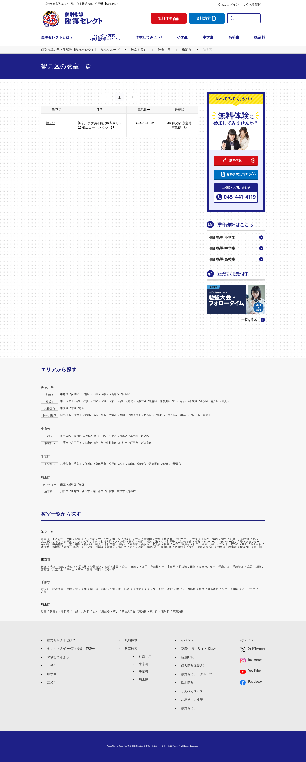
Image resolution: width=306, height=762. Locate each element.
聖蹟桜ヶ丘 (157, 566)
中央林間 (57, 544)
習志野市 (154, 463)
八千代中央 (248, 589)
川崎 (232, 539)
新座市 (86, 491)
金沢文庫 (180, 539)
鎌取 (104, 589)
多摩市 (88, 442)
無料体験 (131, 640)
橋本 (166, 544)
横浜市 (50, 401)
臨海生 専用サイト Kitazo (199, 648)
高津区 (115, 394)
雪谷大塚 (109, 569)
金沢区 (204, 401)
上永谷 (205, 539)
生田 (69, 539)
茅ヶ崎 (45, 544)
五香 (152, 589)
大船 (158, 539)
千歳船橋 (238, 566)
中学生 (208, 37)
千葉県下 (49, 464)
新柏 (161, 589)
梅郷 (69, 589)
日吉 (195, 544)
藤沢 (213, 544)
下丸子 (143, 566)
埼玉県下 (49, 491)
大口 (137, 539)
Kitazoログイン (228, 4)
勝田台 (94, 589)
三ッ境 (88, 547)
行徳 (127, 589)
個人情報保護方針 (193, 665)
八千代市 (65, 463)
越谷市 (131, 491)
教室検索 (131, 648)
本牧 (66, 547)
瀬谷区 (153, 401)
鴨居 (215, 539)
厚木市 (78, 415)
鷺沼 (131, 541)
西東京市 (146, 442)
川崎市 (50, 394)
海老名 (128, 539)
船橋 (201, 589)
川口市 (64, 491)
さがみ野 (120, 541)
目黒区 (123, 436)
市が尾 (91, 539)
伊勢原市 (65, 415)
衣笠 (57, 541)
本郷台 (56, 547)
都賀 (170, 589)
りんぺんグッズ (192, 691)
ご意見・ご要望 (192, 699)
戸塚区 (97, 401)
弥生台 (221, 547)
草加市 (121, 491)
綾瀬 (43, 566)
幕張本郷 (213, 589)
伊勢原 (79, 539)
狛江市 (123, 442)
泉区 (122, 401)
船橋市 (166, 463)
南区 (87, 401)
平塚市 (113, 415)
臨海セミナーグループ (196, 674)
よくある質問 (251, 4)
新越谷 (105, 611)
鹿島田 (168, 539)
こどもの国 (82, 541)
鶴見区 (226, 401)
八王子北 (57, 569)
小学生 (182, 37)
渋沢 (149, 541)
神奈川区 (165, 401)
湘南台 (159, 541)
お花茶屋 (81, 566)
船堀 (89, 569)
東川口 (154, 611)
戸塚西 (122, 544)
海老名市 (149, 415)
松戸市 (113, 463)
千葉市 (78, 463)
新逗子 (171, 541)
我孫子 (45, 589)
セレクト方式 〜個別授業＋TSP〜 (71, 648)
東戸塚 (185, 544)
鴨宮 (223, 539)
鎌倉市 (207, 415)
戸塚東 (134, 544)
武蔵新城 (166, 547)
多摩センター (207, 566)
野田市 (177, 463)
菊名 (255, 539)
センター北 (210, 541)
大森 (70, 566)
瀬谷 (197, 541)
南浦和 (165, 611)
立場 (240, 541)
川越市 (75, 491)
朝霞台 (54, 611)
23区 (50, 436)
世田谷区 (65, 436)
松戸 (224, 589)
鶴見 (98, 544)
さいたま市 (49, 485)
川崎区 (97, 394)
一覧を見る (249, 320)
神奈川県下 (49, 415)
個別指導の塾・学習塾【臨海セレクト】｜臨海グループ (154, 746)
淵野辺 (235, 544)
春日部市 (98, 491)
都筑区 (193, 401)
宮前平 (122, 547)
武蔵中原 (180, 547)
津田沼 (180, 589)
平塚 (204, 544)
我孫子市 (100, 463)
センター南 (227, 541)
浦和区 (72, 484)
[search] (231, 18)
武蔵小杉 (152, 547)
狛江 (124, 566)
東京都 (45, 429)
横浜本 (232, 547)
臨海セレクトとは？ (57, 37)
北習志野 (115, 589)
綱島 (78, 544)
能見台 (157, 544)
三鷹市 (64, 442)
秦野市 (161, 415)
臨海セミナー (190, 708)
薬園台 (235, 589)
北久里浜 (46, 541)
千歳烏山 (223, 566)
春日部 (65, 611)
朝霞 (43, 611)
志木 (95, 611)
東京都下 (49, 443)
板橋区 (88, 436)
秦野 (175, 544)
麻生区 (126, 394)
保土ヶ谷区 (75, 401)
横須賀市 (135, 415)
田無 (193, 566)
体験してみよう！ (59, 657)
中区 (63, 401)
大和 (191, 547)
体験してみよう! (149, 37)
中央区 (64, 408)
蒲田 (115, 566)
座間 (140, 541)
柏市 (122, 463)
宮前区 (86, 394)
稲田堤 (116, 539)
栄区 (114, 401)
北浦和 (85, 611)
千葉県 (45, 456)
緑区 (176, 401)
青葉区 (215, 401)
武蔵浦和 (178, 611)
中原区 (64, 394)
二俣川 (223, 544)
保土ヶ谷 (256, 544)
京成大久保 (140, 589)
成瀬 (258, 566)
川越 (75, 611)
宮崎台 (111, 547)
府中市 (99, 442)
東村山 (71, 569)
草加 (115, 611)
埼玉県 (45, 477)
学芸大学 (95, 566)
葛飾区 (134, 436)
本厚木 (45, 547)
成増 (249, 566)
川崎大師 (244, 539)
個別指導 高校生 (222, 259)
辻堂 (69, 544)
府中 (80, 569)
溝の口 (77, 547)
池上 (52, 566)
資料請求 (203, 18)
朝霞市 (110, 491)
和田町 (258, 547)
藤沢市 (185, 415)
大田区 (78, 436)
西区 (184, 401)
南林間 (99, 547)
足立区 (145, 436)
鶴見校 (50, 123)
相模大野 (106, 541)
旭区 (106, 401)
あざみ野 (57, 539)
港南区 (142, 401)
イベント (187, 640)
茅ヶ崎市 (173, 415)
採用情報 (187, 682)
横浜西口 (245, 547)
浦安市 (142, 463)
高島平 (171, 566)
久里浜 (68, 541)
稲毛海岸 (57, 589)
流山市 (131, 463)
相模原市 (49, 408)
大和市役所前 (206, 547)
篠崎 (133, 566)
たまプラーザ (254, 541)
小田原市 (100, 415)
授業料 (259, 37)
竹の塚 (183, 566)
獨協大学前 (128, 611)
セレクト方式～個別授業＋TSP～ (104, 37)
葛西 (107, 566)
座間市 (123, 415)
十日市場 (109, 544)
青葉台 (45, 539)
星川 (244, 544)
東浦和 (142, 611)
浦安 (78, 589)
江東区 (113, 436)
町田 (98, 569)
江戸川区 (100, 436)
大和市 (88, 415)
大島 (61, 566)
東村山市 (111, 442)
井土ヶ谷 (103, 539)
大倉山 (148, 539)
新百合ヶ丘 (185, 541)
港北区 (131, 401)
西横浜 (145, 544)
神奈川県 (47, 387)
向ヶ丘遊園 (136, 547)
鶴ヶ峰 (88, 544)
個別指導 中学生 (222, 248)
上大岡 (194, 539)
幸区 (106, 394)
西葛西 (45, 569)
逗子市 (196, 415)
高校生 (233, 37)
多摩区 (75, 394)
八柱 (43, 591)
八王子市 (76, 442)
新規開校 (187, 657)
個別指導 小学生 (222, 237)
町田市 (134, 442)
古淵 (94, 541)
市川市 (88, 463)
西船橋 (191, 589)
